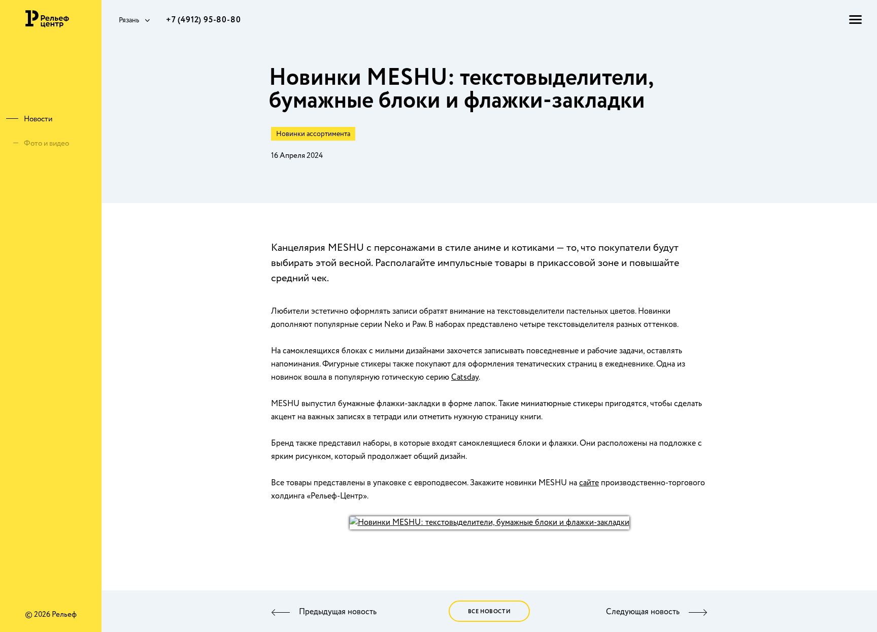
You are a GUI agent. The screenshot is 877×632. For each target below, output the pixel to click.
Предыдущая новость (338, 612)
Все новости (489, 612)
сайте (589, 483)
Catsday (465, 377)
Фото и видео (46, 144)
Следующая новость (643, 612)
